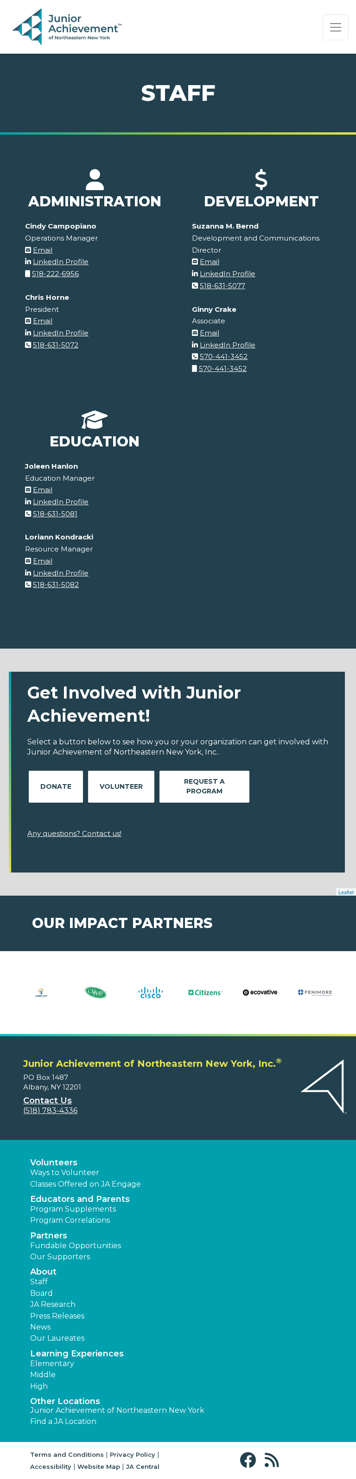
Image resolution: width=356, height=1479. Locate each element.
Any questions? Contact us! (74, 833)
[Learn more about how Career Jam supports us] (41, 998)
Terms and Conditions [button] (67, 1454)
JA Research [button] (53, 1304)
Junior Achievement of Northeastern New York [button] (117, 1410)
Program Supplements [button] (73, 1209)
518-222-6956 (55, 273)
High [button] (39, 1386)
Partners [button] (48, 1235)
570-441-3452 (224, 356)
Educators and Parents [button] (80, 1199)
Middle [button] (43, 1374)
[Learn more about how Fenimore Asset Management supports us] (314, 998)
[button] (250, 1460)
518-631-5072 (55, 344)
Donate (55, 786)
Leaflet (346, 892)
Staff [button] (39, 1281)
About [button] (43, 1272)
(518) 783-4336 (50, 1110)
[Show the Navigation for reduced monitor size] (336, 27)
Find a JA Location (63, 1421)
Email (42, 250)
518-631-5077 (222, 285)
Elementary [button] (52, 1363)
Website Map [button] (98, 1466)
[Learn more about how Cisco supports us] (150, 998)
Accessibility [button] (50, 1466)
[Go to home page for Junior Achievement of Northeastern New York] (67, 27)
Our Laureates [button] (57, 1338)
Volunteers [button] (53, 1162)
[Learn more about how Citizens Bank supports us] (205, 998)
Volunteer (121, 786)
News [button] (40, 1327)
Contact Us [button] (47, 1100)
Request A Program (204, 786)
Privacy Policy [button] (132, 1454)
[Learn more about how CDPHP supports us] (96, 998)
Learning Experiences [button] (77, 1353)
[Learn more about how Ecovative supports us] (260, 998)
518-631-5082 (56, 584)
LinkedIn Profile (61, 261)
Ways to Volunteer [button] (64, 1172)
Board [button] (41, 1293)
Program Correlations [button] (70, 1220)
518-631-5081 (55, 513)
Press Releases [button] (57, 1316)
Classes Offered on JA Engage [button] (85, 1184)
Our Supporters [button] (60, 1256)
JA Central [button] (142, 1466)
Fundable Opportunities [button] (75, 1245)
